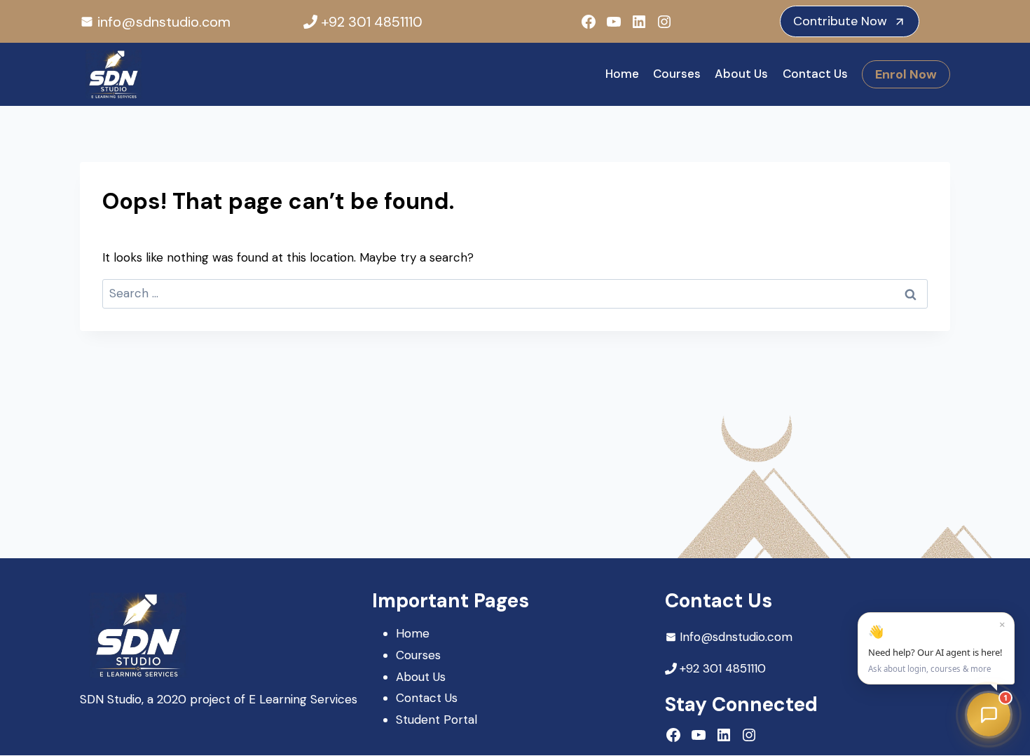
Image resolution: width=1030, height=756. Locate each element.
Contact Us (815, 73)
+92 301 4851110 (372, 22)
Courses (677, 73)
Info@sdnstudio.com (736, 636)
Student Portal (436, 719)
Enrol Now (906, 74)
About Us (741, 73)
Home (622, 73)
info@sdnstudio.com (164, 22)
